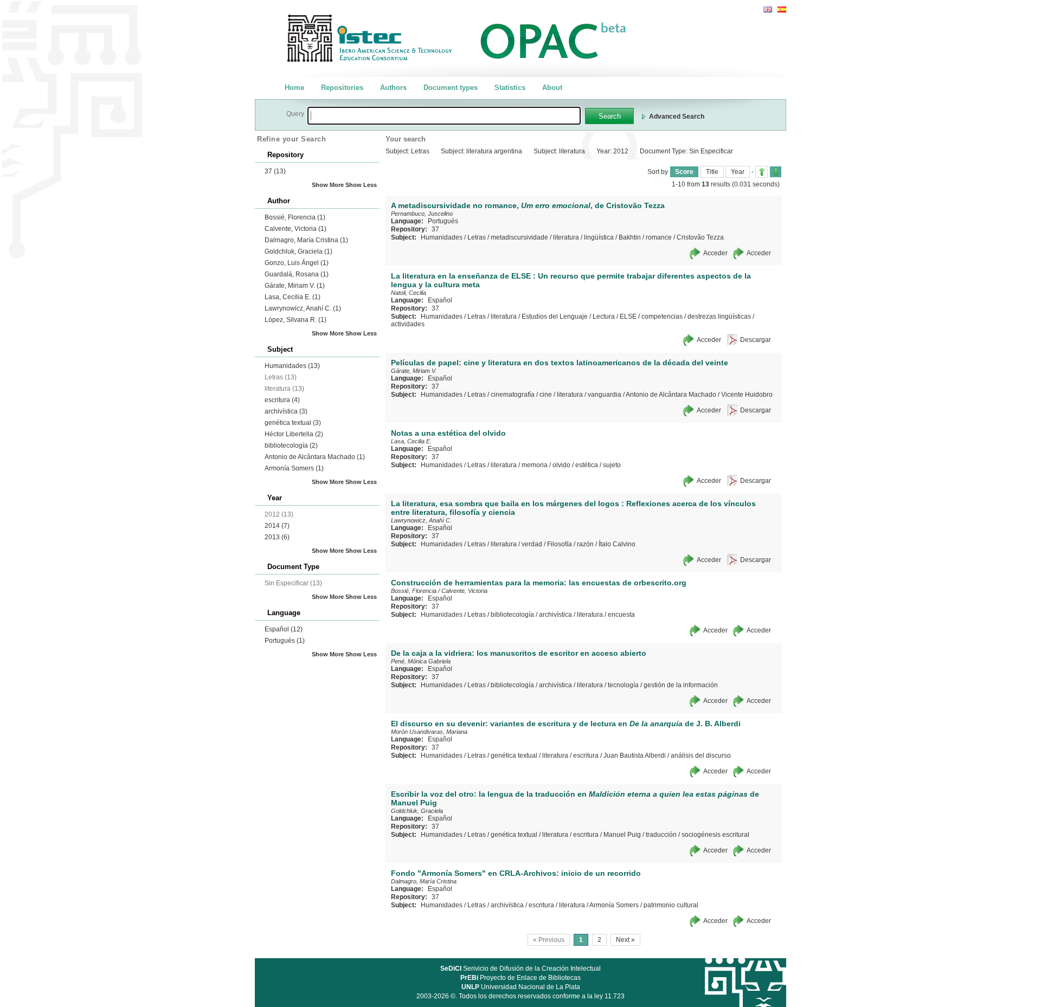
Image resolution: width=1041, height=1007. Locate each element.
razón (585, 544)
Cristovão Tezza (700, 237)
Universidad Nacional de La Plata (520, 987)
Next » (625, 940)
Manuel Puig (622, 834)
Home (294, 87)
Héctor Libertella (294, 434)
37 (275, 171)
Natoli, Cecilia (408, 292)
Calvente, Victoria (295, 229)
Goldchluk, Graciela (298, 251)
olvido (561, 465)
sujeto (612, 465)
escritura (282, 400)
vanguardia (604, 394)
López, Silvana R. (295, 320)
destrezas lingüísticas (719, 316)
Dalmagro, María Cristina (306, 240)
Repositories (342, 87)
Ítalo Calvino (617, 544)
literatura (566, 237)
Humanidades (292, 366)
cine (545, 394)
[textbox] (444, 116)
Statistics (509, 87)
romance (659, 237)
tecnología (623, 685)
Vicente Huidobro (747, 394)
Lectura (604, 316)
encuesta (621, 614)
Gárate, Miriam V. (295, 285)
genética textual (293, 423)
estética (586, 465)
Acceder (715, 253)
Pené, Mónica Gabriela (421, 661)
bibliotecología (291, 445)
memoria (535, 465)
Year (737, 172)
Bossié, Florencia (295, 217)
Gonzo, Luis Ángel (297, 263)
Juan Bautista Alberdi (634, 755)
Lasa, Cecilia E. (292, 297)
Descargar (755, 340)
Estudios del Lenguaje (555, 316)
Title (712, 172)
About (552, 87)
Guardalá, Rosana (297, 274)
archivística (286, 411)
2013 (277, 537)
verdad (532, 544)
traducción (661, 834)
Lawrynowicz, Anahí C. (303, 308)
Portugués (285, 640)
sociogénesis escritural (715, 834)
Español (284, 629)
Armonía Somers (294, 468)
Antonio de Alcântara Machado (315, 457)
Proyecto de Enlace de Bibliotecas (520, 978)
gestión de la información (681, 685)
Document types (450, 87)
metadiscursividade (519, 237)
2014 (277, 526)
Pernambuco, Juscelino (422, 213)
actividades (408, 324)
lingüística (599, 237)
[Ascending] (761, 172)
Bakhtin (630, 237)
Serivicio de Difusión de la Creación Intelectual (520, 968)
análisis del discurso (701, 755)
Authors (393, 87)
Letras (476, 237)
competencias (662, 316)
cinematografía (513, 394)
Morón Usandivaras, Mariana (429, 731)
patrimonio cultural (671, 905)
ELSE (628, 316)
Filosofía (559, 544)
